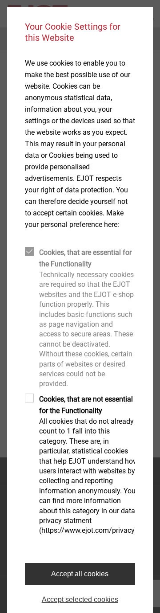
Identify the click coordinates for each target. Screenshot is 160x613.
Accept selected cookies (80, 599)
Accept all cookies (79, 574)
